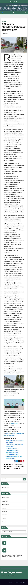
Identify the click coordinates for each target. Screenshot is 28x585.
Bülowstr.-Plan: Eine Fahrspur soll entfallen (13, 27)
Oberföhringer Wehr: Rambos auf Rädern (8, 466)
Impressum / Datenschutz (20, 582)
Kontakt (10, 582)
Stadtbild (4, 515)
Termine (4, 518)
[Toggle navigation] (13, 13)
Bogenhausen (5, 497)
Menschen (4, 511)
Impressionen (5, 504)
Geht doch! (4, 501)
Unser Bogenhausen (14, 5)
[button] (25, 13)
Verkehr (3, 21)
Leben (3, 508)
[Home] (2, 13)
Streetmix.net (14, 423)
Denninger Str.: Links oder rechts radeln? (19, 466)
